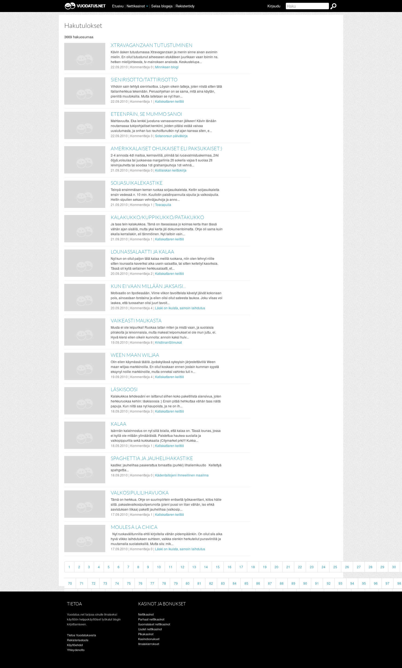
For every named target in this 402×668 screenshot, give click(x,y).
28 (370, 566)
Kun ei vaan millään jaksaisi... (148, 286)
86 (258, 583)
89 (293, 583)
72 (93, 583)
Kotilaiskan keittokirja (171, 170)
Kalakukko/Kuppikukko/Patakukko (157, 217)
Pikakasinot (145, 634)
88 (282, 583)
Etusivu (118, 5)
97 (387, 583)
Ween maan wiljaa (135, 355)
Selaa (162, 5)
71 (82, 583)
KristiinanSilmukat (168, 342)
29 (382, 566)
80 (188, 583)
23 (312, 566)
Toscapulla (163, 204)
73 (105, 583)
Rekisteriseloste (77, 640)
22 (300, 566)
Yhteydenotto (76, 650)
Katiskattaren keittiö (169, 101)
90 (305, 583)
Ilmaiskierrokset (148, 643)
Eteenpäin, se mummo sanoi (146, 114)
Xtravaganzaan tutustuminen (152, 45)
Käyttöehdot (75, 645)
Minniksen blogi (167, 66)
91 (317, 583)
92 (329, 583)
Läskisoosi (124, 389)
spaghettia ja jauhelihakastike (152, 458)
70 (70, 583)
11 (171, 566)
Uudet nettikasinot (150, 629)
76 (140, 583)
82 (211, 583)
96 (376, 583)
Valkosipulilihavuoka (140, 493)
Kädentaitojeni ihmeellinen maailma (182, 475)
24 (323, 566)
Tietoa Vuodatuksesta (81, 635)
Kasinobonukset (148, 639)
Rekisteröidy (185, 5)
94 (352, 583)
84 (235, 583)
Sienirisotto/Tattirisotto (144, 80)
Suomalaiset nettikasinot (154, 624)
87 (270, 583)
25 (335, 566)
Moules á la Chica (134, 527)
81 (199, 583)
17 (241, 566)
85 (246, 583)
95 (364, 583)
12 (182, 566)
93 (340, 583)
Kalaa (118, 424)
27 (359, 566)
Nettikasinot (136, 5)
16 (229, 566)
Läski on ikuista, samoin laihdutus (180, 307)
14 (206, 566)
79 (176, 583)
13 (194, 566)
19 (265, 566)
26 (347, 566)
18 (253, 566)
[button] (147, 6)
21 (288, 566)
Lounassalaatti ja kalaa (142, 252)
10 (159, 566)
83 (223, 583)
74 (117, 583)
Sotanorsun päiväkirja (171, 135)
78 (164, 583)
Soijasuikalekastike (137, 183)
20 (276, 566)
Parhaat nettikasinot (151, 619)
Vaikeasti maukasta (136, 320)
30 (394, 566)
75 (129, 583)
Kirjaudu (273, 5)
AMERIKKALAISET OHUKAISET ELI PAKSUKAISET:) (166, 148)
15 (218, 566)
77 (152, 583)
